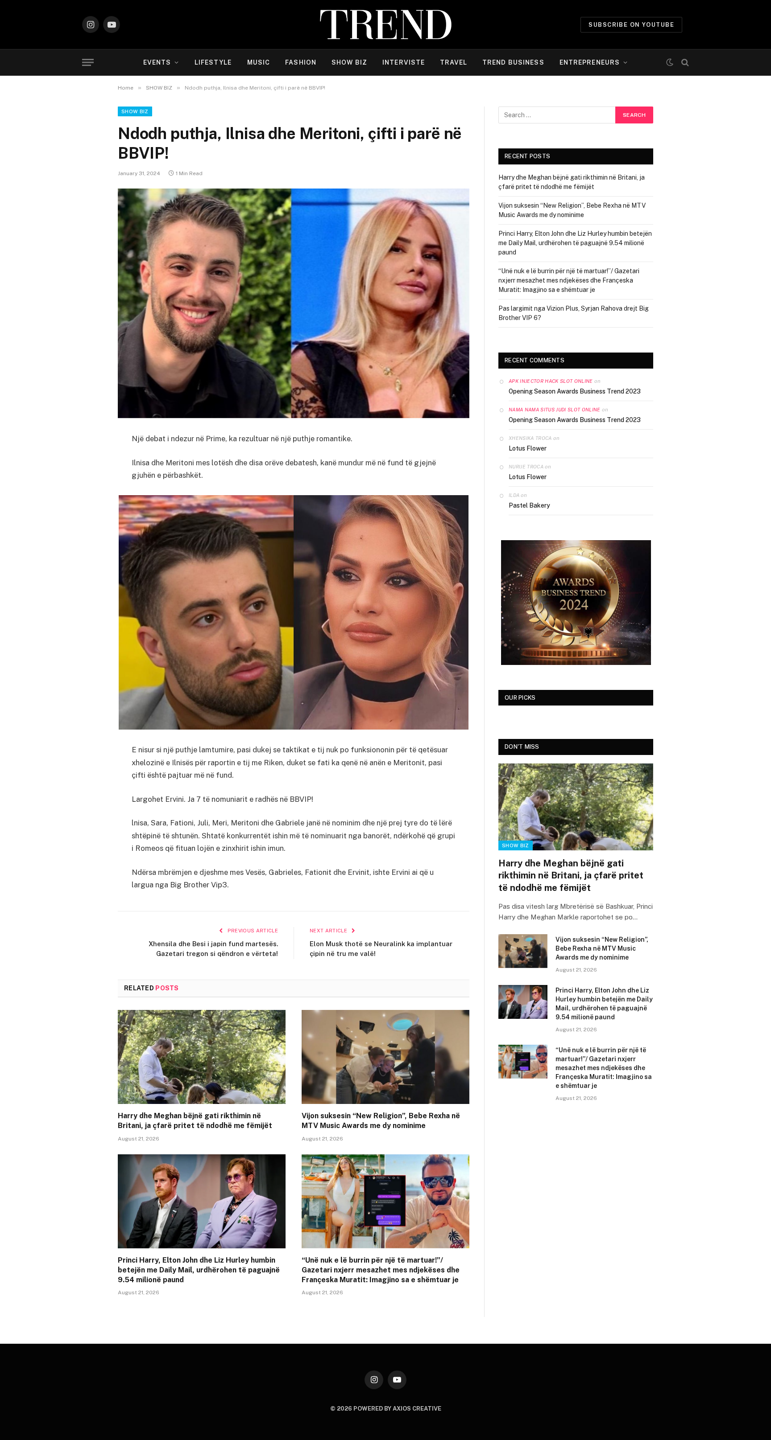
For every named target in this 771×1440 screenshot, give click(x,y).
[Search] (684, 63)
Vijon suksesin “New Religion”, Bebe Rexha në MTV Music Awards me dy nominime (381, 1121)
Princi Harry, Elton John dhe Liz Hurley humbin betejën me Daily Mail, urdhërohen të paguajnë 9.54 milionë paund (199, 1270)
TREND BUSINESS (513, 62)
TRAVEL (453, 62)
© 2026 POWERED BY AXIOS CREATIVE (385, 1408)
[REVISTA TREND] (386, 24)
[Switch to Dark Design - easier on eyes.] (670, 62)
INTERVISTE (403, 62)
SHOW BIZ (349, 62)
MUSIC (258, 62)
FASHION (300, 62)
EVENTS (157, 62)
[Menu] (88, 63)
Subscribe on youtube (631, 24)
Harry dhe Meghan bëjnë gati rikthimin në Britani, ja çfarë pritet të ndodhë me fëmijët (195, 1121)
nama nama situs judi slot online (555, 409)
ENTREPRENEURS (590, 62)
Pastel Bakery (529, 505)
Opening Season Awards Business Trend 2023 (575, 391)
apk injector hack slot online (551, 381)
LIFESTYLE (213, 62)
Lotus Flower (528, 448)
